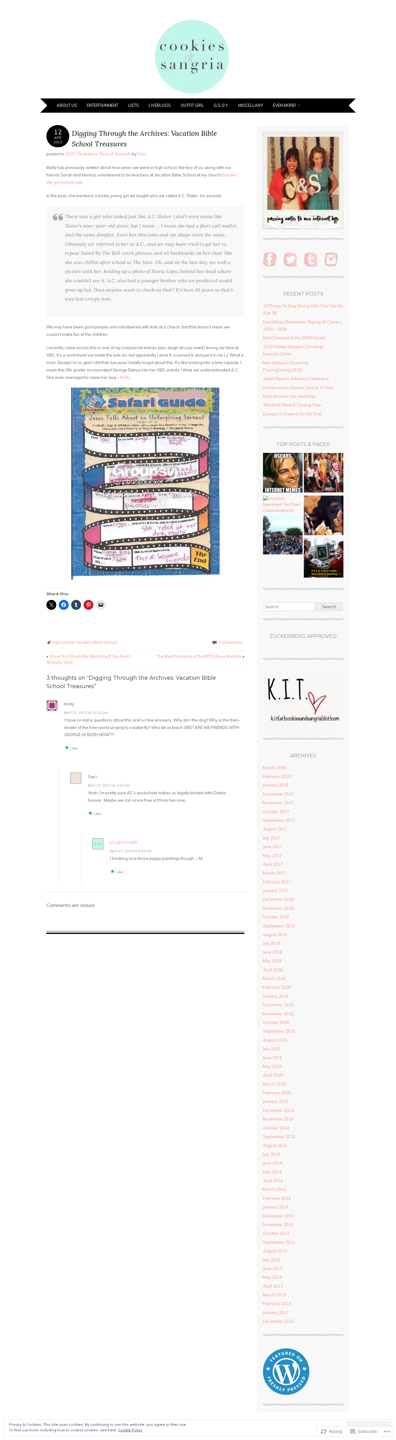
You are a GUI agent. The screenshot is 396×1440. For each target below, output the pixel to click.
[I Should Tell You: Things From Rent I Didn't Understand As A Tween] (323, 516)
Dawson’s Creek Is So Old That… (293, 413)
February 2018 (277, 776)
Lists (133, 105)
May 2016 (272, 960)
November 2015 (278, 1013)
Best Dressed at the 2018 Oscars (294, 337)
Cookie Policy (130, 1430)
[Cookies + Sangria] (198, 95)
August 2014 (275, 1145)
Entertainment (102, 105)
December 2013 (278, 1215)
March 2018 (274, 767)
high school (63, 642)
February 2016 (277, 987)
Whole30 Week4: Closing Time (292, 404)
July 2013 (271, 1259)
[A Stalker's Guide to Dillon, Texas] (283, 535)
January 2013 (275, 1312)
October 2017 (276, 811)
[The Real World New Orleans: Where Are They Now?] (323, 473)
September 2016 (279, 925)
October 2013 (276, 1233)
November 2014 (278, 1119)
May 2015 (272, 1066)
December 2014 (278, 1110)
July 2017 (271, 837)
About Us (67, 105)
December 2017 (278, 794)
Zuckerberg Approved (303, 636)
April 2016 (273, 969)
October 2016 (276, 916)
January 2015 (275, 1101)
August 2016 (275, 934)
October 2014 (276, 1128)
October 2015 (276, 1022)
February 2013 (277, 1303)
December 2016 (278, 899)
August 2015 (275, 1040)
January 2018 (275, 785)
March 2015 (274, 1084)
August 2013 (275, 1250)
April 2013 (273, 1286)
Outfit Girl (192, 105)
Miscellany (250, 105)
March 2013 (274, 1294)
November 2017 (278, 802)
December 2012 (278, 1321)
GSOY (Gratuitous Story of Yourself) (98, 153)
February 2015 (277, 1092)
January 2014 (275, 1206)
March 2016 (274, 978)
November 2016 (278, 908)
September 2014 (279, 1136)
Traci (142, 153)
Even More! (284, 105)
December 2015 (278, 1004)
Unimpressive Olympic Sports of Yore (298, 387)
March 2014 (274, 1189)
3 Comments (231, 642)
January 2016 (275, 996)
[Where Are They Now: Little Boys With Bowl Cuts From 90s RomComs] (323, 558)
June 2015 (272, 1057)
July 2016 (271, 943)
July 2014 (271, 1154)
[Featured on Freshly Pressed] (286, 1393)
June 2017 (272, 846)
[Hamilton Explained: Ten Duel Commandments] (283, 505)
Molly (125, 377)
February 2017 (277, 881)
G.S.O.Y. (221, 105)
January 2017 (275, 890)
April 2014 (273, 1180)
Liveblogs (160, 105)
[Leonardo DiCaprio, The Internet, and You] (283, 473)
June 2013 (272, 1268)
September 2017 (279, 820)
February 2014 (277, 1198)
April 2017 (273, 864)
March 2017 (274, 872)
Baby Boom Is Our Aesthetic (289, 396)
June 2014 (272, 1162)
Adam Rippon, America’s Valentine (296, 378)
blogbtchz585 (123, 842)
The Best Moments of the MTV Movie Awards (200, 656)
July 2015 (271, 1048)
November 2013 (278, 1224)
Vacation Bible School (96, 642)
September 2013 (279, 1242)
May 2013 (272, 1277)
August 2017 (275, 828)
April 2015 (273, 1075)
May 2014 (272, 1171)
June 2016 (272, 952)
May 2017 (272, 855)
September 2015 (279, 1031)
